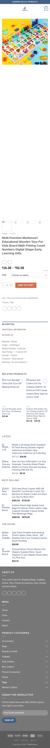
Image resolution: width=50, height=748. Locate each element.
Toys (12, 234)
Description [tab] (8, 324)
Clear (45, 270)
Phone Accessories (11, 672)
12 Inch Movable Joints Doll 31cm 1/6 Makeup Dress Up (11, 411)
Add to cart (26, 285)
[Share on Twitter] (14, 308)
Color (4, 275)
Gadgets (6, 656)
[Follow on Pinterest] (23, 593)
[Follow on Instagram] (9, 593)
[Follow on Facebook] (4, 593)
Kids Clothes (8, 662)
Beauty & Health (9, 651)
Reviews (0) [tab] (7, 335)
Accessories (8, 641)
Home (5, 234)
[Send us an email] (19, 593)
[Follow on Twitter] (14, 593)
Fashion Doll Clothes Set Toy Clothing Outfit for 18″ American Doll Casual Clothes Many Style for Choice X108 (37, 413)
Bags (4, 646)
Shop (4, 615)
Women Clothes (9, 687)
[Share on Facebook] (9, 308)
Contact (5, 620)
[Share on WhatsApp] (4, 308)
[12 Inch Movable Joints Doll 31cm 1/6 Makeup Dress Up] (13, 391)
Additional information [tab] (14, 330)
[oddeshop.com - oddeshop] (25, 8)
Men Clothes (8, 667)
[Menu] (3, 8)
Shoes (5, 677)
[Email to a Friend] (19, 308)
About (5, 625)
